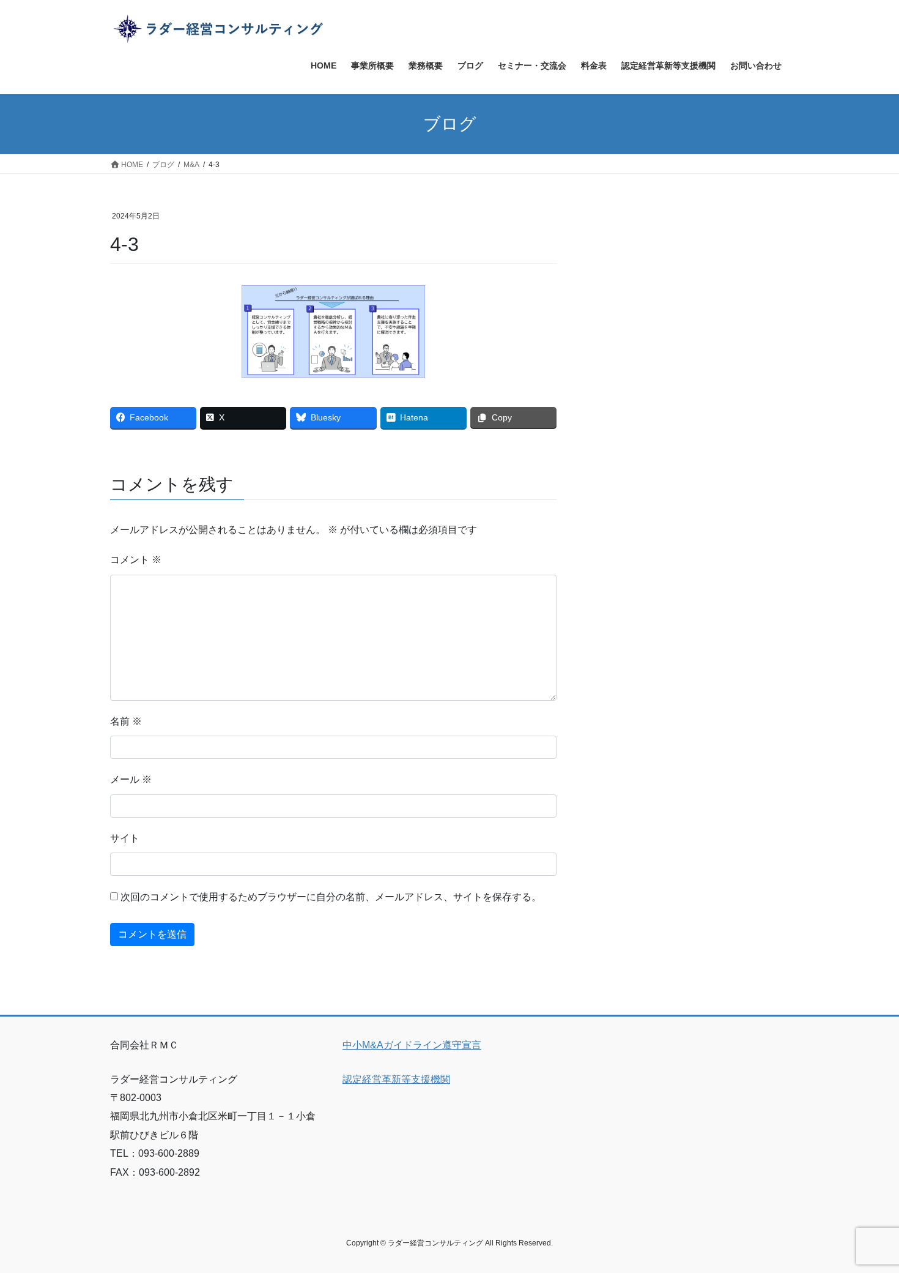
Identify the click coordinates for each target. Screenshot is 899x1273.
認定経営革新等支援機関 (396, 1079)
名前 (126, 721)
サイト (124, 838)
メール (131, 779)
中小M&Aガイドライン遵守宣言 (411, 1045)
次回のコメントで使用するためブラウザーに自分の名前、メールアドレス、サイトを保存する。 (330, 897)
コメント (135, 559)
